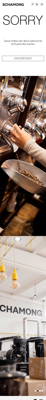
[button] (35, 391)
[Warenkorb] (37, 4)
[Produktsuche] (32, 4)
